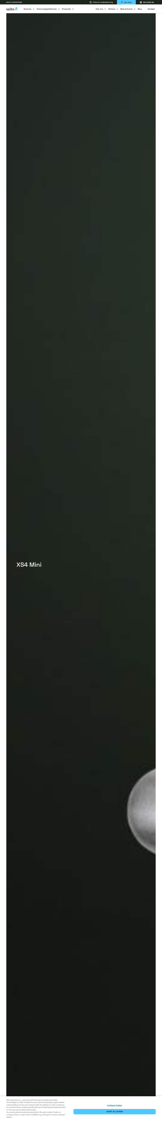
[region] (81, 1108)
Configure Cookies (114, 1105)
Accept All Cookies (114, 1112)
